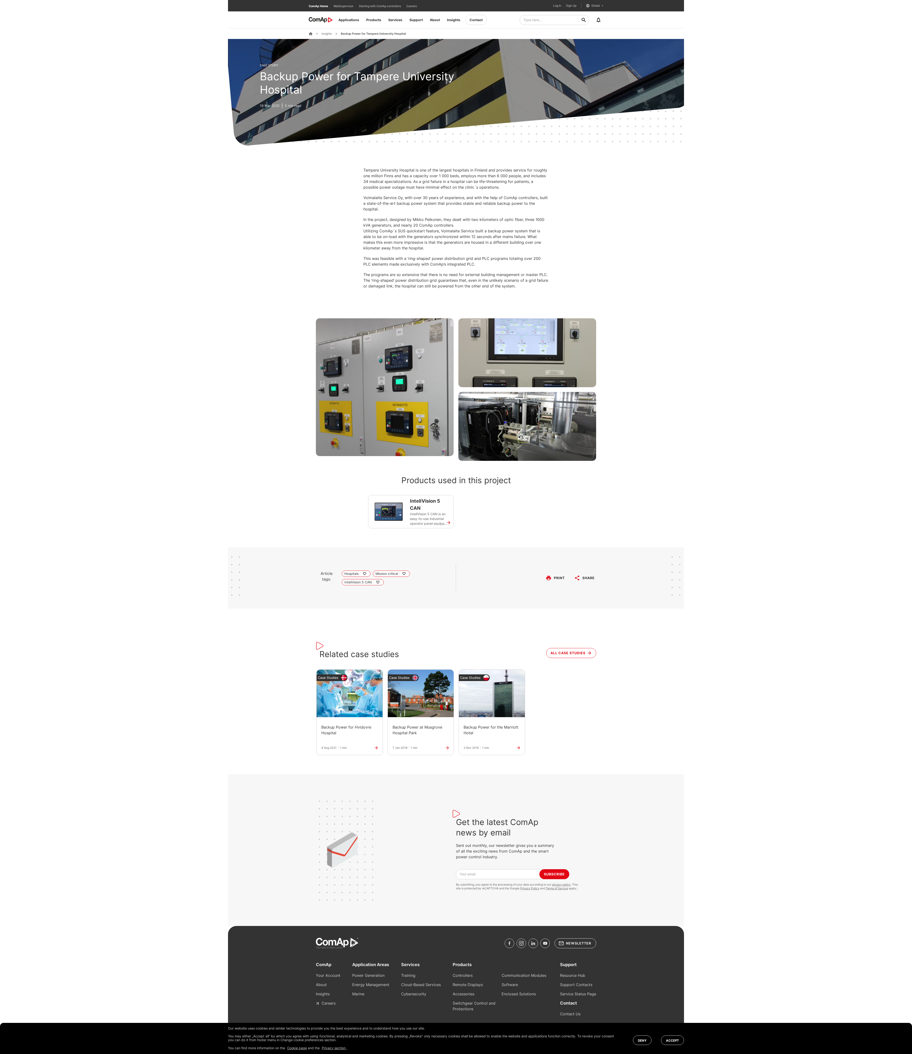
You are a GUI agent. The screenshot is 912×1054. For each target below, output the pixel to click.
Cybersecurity (413, 994)
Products (373, 20)
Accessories (463, 994)
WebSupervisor (343, 6)
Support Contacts (576, 984)
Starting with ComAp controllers (380, 6)
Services (395, 20)
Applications (348, 20)
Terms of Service (557, 888)
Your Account (328, 975)
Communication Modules (524, 975)
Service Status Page (578, 994)
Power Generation (368, 975)
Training (408, 975)
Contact (476, 20)
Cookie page (297, 1048)
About (435, 20)
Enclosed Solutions (519, 994)
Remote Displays (468, 984)
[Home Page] (311, 33)
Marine (358, 994)
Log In (557, 5)
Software (510, 984)
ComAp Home (319, 6)
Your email (467, 874)
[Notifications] (598, 20)
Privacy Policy (529, 888)
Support (416, 20)
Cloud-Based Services (421, 984)
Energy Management (370, 984)
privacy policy (561, 884)
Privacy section (334, 1048)
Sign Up (571, 5)
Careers (411, 6)
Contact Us (570, 1013)
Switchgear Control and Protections (474, 1006)
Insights (453, 20)
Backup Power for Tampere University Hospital (373, 33)
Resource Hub (572, 975)
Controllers (463, 975)
